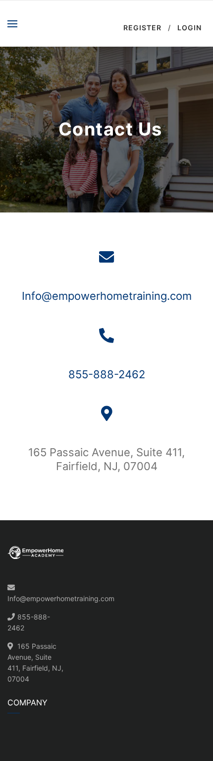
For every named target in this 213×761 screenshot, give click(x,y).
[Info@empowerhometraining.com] (106, 257)
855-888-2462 (106, 374)
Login (189, 27)
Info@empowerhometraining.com (107, 295)
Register (142, 27)
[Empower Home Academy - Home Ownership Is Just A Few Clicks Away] (71, 23)
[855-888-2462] (106, 335)
